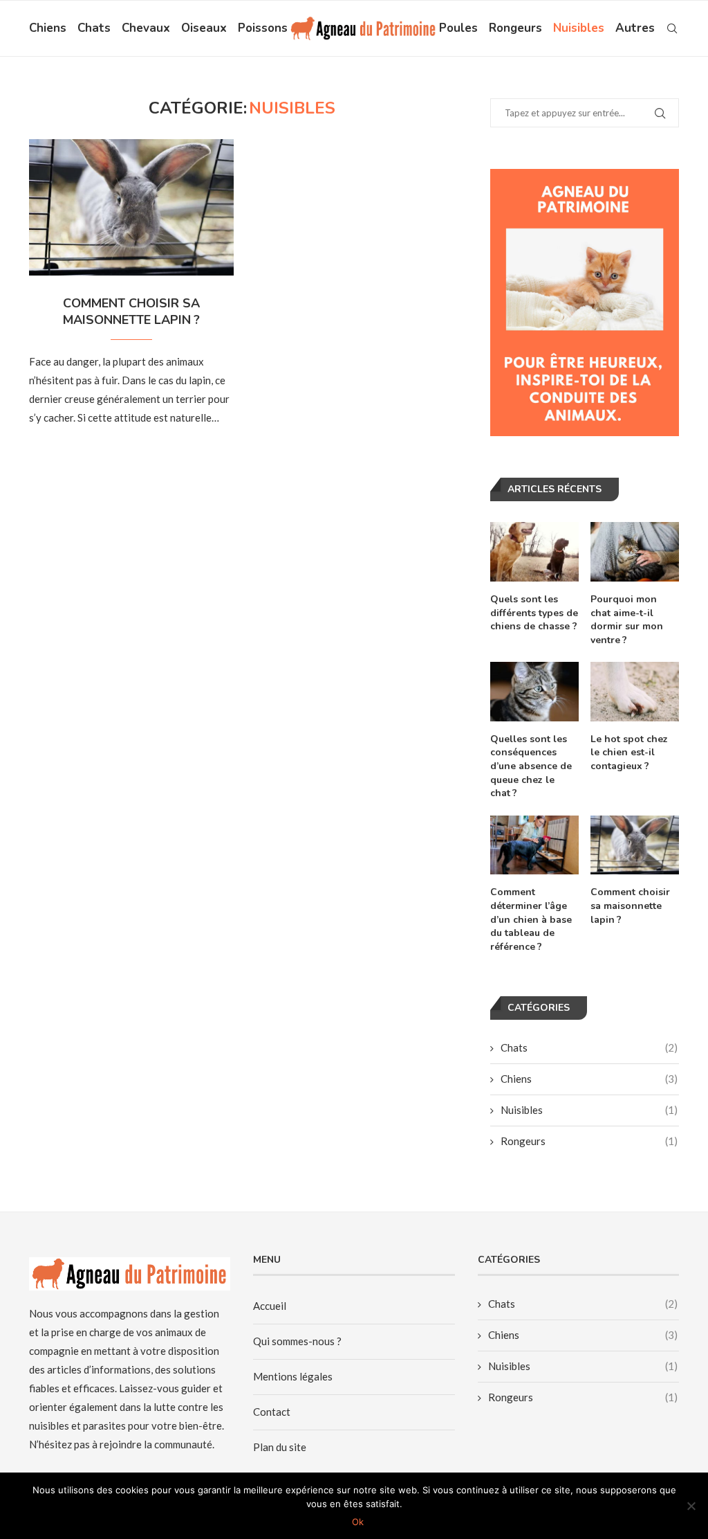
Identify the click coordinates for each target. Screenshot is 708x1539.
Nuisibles (578, 28)
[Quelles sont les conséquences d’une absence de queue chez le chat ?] (534, 691)
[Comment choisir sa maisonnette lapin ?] (131, 207)
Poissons (263, 28)
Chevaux (146, 28)
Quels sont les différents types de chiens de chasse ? (534, 613)
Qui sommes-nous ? (297, 1341)
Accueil (269, 1305)
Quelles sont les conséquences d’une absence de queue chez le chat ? (531, 766)
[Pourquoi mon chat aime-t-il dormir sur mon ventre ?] (634, 552)
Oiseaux (204, 28)
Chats (94, 28)
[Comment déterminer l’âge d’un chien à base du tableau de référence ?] (534, 845)
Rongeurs (515, 28)
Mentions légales (293, 1376)
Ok (358, 1521)
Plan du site (279, 1447)
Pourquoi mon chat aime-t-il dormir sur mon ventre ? (626, 620)
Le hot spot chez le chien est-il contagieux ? (629, 752)
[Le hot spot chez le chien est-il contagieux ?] (634, 691)
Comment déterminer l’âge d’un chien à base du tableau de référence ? (531, 919)
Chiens (47, 28)
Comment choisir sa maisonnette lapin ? (131, 311)
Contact (271, 1411)
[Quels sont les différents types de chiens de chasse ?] (534, 552)
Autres (635, 28)
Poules (458, 28)
